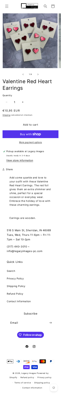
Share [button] (9, 169)
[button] (7, 6)
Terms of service (22, 382)
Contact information (32, 388)
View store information (19, 160)
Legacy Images (28, 373)
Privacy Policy (15, 278)
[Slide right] (38, 74)
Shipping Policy (16, 286)
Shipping (6, 115)
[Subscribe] (50, 323)
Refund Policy (15, 293)
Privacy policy (44, 377)
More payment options (30, 142)
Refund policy (27, 377)
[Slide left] (23, 74)
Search (11, 270)
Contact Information (19, 301)
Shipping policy (42, 382)
